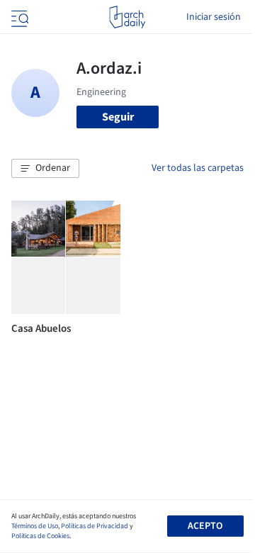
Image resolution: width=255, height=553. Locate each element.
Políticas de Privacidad (94, 526)
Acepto (205, 526)
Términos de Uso (34, 526)
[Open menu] (18, 17)
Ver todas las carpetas (198, 168)
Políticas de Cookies (40, 536)
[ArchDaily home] (127, 17)
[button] (45, 169)
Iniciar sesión (213, 17)
